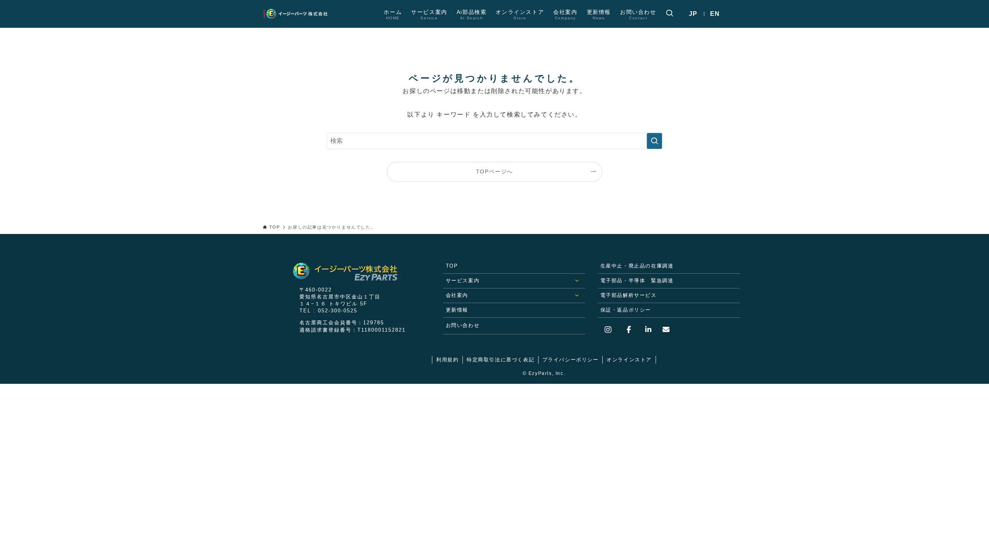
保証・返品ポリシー (625, 310)
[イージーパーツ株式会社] (299, 14)
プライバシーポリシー (570, 360)
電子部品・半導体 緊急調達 (637, 280)
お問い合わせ (463, 325)
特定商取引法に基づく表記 (500, 360)
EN (715, 13)
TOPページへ (494, 171)
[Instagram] (610, 329)
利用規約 (447, 360)
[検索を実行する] (654, 141)
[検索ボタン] (669, 14)
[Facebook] (627, 329)
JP (693, 13)
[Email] (663, 329)
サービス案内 (463, 280)
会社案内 (457, 295)
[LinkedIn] (645, 329)
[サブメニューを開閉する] (576, 280)
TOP (452, 266)
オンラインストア (629, 360)
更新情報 (457, 310)
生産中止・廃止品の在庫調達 (637, 266)
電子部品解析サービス (628, 295)
